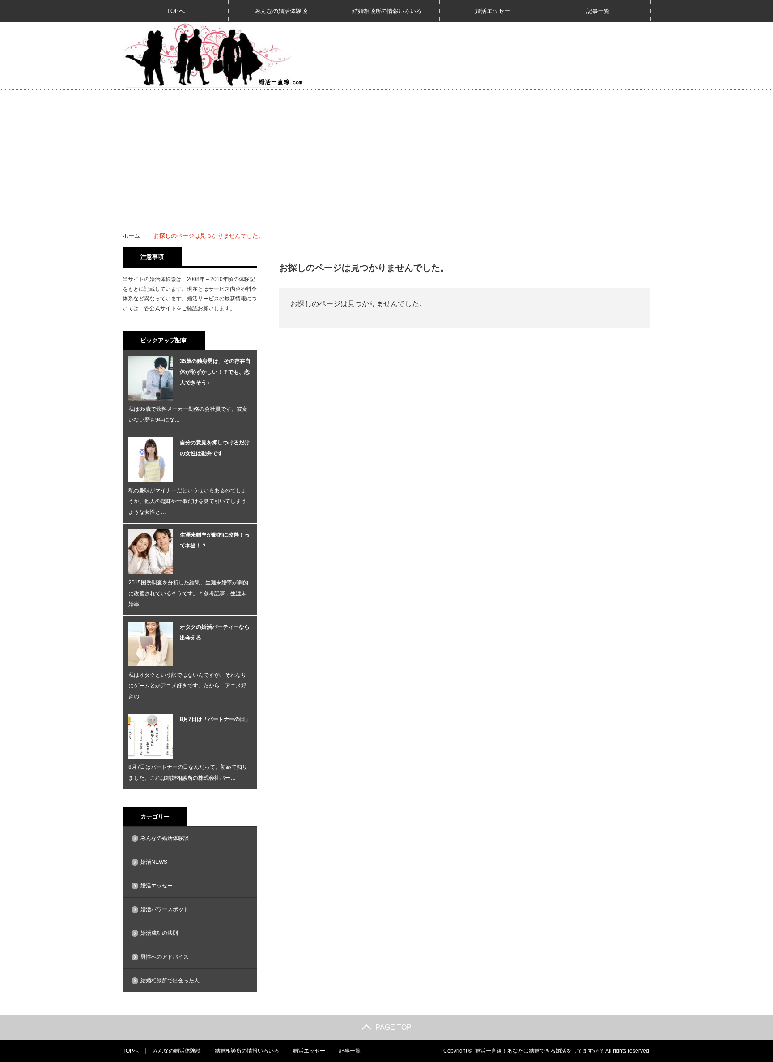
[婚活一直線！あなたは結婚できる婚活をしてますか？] (212, 55)
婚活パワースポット (164, 909)
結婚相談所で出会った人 (170, 980)
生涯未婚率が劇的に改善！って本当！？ (215, 540)
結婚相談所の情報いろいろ (387, 11)
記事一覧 (598, 11)
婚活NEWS (153, 862)
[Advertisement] (386, 156)
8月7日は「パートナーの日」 (215, 719)
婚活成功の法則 (159, 933)
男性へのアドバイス (164, 957)
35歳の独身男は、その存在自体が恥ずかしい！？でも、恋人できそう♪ (215, 372)
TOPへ (176, 11)
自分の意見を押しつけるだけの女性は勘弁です (215, 447)
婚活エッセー (492, 11)
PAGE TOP (393, 1027)
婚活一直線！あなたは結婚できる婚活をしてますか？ (539, 1051)
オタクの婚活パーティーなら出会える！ (215, 632)
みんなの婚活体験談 (281, 11)
